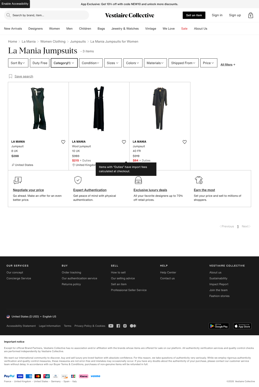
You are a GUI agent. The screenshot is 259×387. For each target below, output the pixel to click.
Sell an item (194, 15)
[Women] (63, 28)
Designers (35, 28)
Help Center (168, 272)
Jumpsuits (78, 41)
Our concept (14, 272)
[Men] (75, 28)
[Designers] (46, 28)
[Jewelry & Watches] (141, 28)
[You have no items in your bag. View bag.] (251, 15)
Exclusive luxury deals (150, 189)
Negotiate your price (28, 189)
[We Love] (178, 28)
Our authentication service (79, 278)
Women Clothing (53, 41)
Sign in (217, 15)
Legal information (50, 326)
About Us (200, 28)
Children (85, 28)
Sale (184, 28)
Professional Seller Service (128, 290)
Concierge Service (18, 278)
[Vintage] (159, 28)
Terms (67, 326)
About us (215, 272)
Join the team (218, 290)
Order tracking (71, 272)
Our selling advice (123, 278)
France (7, 381)
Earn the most (204, 189)
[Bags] (108, 28)
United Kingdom (22, 381)
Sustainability (218, 278)
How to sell (118, 272)
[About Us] (210, 28)
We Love (169, 28)
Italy (74, 381)
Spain (67, 381)
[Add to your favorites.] (63, 142)
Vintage (150, 28)
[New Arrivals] (25, 28)
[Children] (94, 28)
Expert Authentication (90, 189)
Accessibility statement (21, 326)
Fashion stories (219, 296)
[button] (251, 15)
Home (12, 41)
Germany (56, 381)
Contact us (167, 278)
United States (41, 381)
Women (54, 28)
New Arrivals (13, 28)
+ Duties (85, 160)
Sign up (235, 15)
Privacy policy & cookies (89, 326)
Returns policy (71, 284)
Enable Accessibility (15, 4)
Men (69, 28)
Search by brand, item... (28, 15)
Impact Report (218, 284)
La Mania (29, 41)
